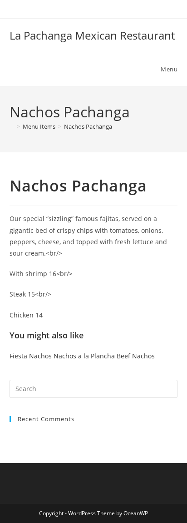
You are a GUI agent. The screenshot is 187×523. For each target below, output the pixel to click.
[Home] (12, 126)
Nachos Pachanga (88, 126)
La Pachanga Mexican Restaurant (92, 35)
